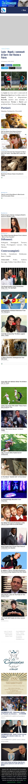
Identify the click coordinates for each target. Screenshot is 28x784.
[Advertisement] (14, 31)
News (7, 48)
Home (3, 48)
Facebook (9, 65)
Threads (13, 67)
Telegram (5, 67)
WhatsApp (17, 65)
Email (19, 67)
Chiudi (19, 782)
